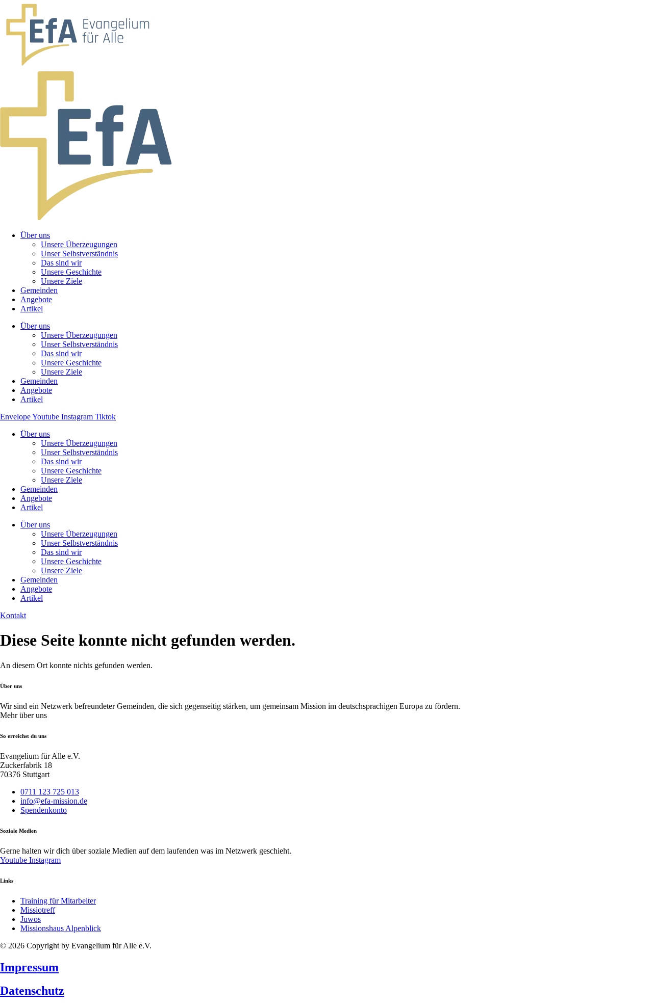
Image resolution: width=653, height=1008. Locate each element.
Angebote (36, 498)
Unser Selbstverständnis (79, 452)
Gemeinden (39, 489)
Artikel (31, 507)
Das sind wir (61, 461)
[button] (23, 715)
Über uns (35, 434)
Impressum (29, 967)
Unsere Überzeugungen (79, 443)
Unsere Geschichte (71, 470)
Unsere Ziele (61, 479)
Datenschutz (32, 990)
